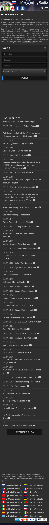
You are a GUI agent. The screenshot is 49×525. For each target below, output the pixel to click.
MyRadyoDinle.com (14, 496)
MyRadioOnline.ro (34, 489)
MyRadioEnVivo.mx (35, 513)
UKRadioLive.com (34, 496)
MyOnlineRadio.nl (34, 506)
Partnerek (6, 476)
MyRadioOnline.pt (34, 502)
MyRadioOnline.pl (34, 509)
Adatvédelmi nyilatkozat (11, 479)
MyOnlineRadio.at (13, 499)
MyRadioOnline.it (13, 506)
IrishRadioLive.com (14, 509)
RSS (4, 481)
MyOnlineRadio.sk (13, 485)
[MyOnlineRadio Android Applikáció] (7, 8)
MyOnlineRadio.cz (13, 489)
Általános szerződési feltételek (32, 479)
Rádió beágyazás (18, 476)
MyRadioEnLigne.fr (14, 492)
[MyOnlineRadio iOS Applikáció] (2, 8)
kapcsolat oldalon (28, 42)
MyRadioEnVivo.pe (14, 502)
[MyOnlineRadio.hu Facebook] (18, 8)
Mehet (24, 78)
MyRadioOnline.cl (34, 516)
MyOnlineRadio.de (35, 499)
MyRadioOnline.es (13, 513)
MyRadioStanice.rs (35, 492)
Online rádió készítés (34, 476)
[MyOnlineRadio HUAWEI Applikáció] (12, 8)
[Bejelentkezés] (23, 8)
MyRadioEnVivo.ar (14, 516)
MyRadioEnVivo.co (35, 485)
